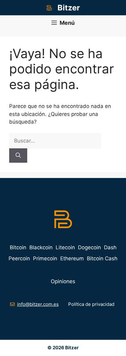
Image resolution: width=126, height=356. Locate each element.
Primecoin (45, 258)
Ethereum (72, 258)
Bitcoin (18, 247)
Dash (110, 247)
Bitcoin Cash (102, 258)
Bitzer (68, 7)
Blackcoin (41, 247)
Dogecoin (89, 247)
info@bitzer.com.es (38, 304)
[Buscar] (18, 155)
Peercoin (19, 258)
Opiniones (63, 281)
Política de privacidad (91, 304)
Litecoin (65, 247)
